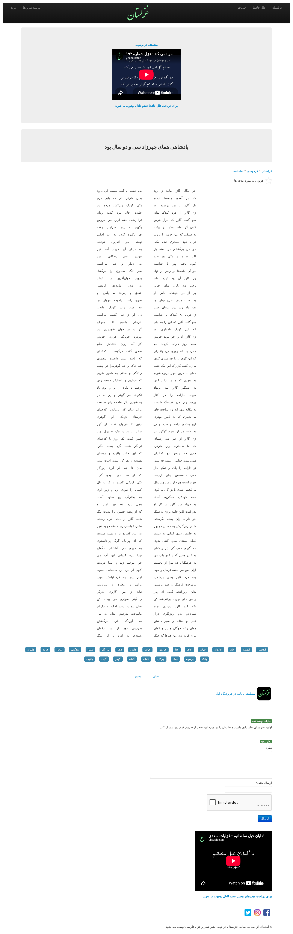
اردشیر (262, 649)
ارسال (265, 818)
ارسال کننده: (264, 783)
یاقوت (89, 659)
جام (232, 649)
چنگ (175, 659)
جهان (203, 649)
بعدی (137, 676)
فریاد (45, 649)
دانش (133, 649)
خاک (189, 649)
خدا (176, 649)
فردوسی (252, 171)
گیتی (104, 659)
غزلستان (277, 7)
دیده (120, 649)
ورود (14, 7)
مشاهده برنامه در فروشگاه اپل (235, 693)
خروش (162, 649)
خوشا (147, 649)
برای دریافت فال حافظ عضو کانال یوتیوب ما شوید (146, 105)
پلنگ (204, 659)
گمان (132, 659)
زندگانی (75, 649)
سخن (59, 649)
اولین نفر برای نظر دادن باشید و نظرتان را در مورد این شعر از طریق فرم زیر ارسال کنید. (215, 727)
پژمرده (189, 659)
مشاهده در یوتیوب (146, 44)
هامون (30, 649)
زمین (90, 649)
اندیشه (246, 649)
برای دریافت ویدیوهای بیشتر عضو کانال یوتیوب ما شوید (237, 896)
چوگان (160, 659)
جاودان (218, 649)
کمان (146, 659)
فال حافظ (259, 7)
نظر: (269, 747)
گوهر (118, 659)
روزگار (105, 649)
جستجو (242, 7)
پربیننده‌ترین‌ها (31, 7)
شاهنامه (238, 171)
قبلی (156, 676)
